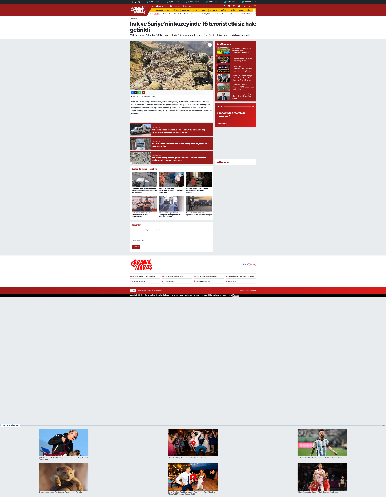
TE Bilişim (253, 290)
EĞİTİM (232, 10)
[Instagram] (250, 264)
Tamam (236, 295)
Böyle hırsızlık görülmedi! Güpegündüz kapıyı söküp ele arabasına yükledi (170, 214)
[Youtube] (254, 264)
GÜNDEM (133, 19)
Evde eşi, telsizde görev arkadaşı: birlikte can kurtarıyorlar (141, 214)
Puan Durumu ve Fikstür (139, 281)
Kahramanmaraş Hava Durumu (174, 276)
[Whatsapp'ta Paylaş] (139, 92)
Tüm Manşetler (169, 281)
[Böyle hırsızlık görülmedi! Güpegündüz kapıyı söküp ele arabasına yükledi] (171, 204)
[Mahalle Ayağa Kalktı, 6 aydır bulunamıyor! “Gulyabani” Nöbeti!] (199, 179)
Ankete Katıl (222, 124)
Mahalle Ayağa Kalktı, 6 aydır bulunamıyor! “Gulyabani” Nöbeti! (197, 190)
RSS (134, 290)
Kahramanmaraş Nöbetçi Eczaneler (143, 276)
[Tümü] (253, 106)
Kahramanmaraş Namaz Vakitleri (207, 276)
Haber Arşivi (232, 281)
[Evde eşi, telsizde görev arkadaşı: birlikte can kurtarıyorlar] (144, 204)
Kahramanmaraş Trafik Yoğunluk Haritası (241, 276)
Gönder (136, 247)
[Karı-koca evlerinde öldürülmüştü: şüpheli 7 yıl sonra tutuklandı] (171, 179)
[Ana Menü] (254, 6)
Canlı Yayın (188, 6)
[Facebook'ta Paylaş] (132, 92)
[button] (254, 10)
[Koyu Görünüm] (244, 6)
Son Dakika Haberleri (203, 281)
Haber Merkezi (137, 97)
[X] (247, 264)
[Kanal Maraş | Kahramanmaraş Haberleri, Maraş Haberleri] (138, 10)
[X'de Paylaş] (136, 92)
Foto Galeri (162, 6)
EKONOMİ (186, 10)
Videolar (176, 6)
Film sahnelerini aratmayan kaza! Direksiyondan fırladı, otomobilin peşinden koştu (144, 190)
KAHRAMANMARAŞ (162, 10)
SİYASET (204, 10)
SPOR (195, 10)
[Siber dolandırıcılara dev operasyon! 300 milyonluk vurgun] (199, 204)
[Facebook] (243, 264)
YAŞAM (241, 10)
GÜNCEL (176, 10)
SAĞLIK (223, 10)
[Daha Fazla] (143, 92)
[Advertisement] (235, 143)
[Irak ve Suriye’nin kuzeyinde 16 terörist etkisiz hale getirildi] (172, 65)
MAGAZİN (213, 10)
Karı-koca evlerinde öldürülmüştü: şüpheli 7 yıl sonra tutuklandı (171, 190)
